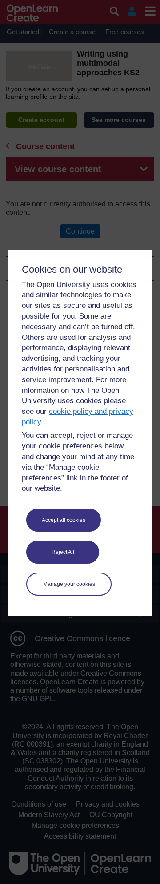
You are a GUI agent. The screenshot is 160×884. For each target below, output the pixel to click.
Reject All (63, 552)
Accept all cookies (63, 520)
